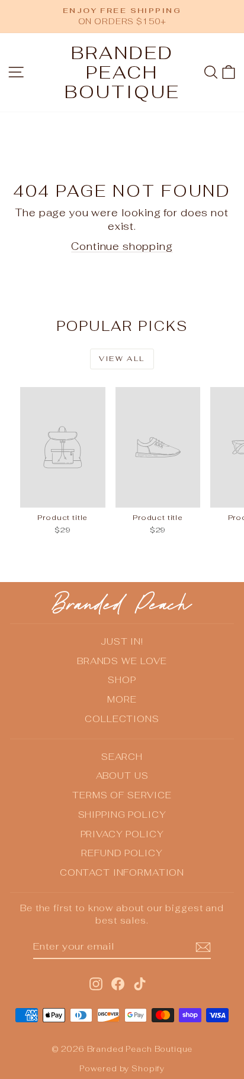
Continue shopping (121, 246)
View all (122, 358)
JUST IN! (122, 641)
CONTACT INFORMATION (122, 872)
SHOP (122, 679)
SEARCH (122, 756)
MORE (121, 699)
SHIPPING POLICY (122, 814)
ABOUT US (122, 775)
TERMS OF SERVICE (122, 795)
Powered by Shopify (122, 1069)
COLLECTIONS (122, 718)
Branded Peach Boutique (122, 72)
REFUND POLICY (121, 853)
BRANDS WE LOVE (122, 661)
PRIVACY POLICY (122, 834)
